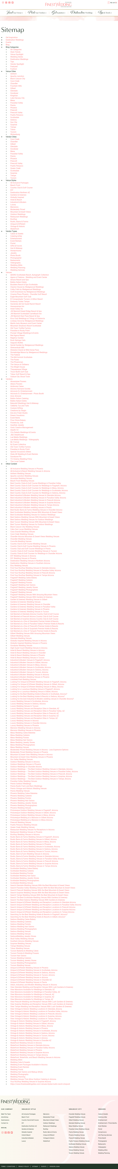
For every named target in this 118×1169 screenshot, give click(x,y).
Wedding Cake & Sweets (20, 1062)
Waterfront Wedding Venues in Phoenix (26, 1050)
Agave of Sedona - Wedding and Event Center (28, 277)
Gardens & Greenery (18, 195)
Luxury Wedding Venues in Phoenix (24, 725)
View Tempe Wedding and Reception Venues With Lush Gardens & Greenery (41, 1006)
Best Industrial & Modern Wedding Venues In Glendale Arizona (35, 495)
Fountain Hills (16, 86)
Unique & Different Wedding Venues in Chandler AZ (31, 980)
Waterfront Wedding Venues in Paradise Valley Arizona (32, 1047)
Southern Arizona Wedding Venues (24, 941)
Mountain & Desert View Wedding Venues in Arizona (31, 754)
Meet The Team (6, 1114)
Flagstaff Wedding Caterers (21, 580)
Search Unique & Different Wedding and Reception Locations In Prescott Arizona (42, 907)
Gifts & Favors (16, 245)
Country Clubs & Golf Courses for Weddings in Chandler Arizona (36, 553)
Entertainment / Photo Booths (107, 1123)
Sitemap (35, 1166)
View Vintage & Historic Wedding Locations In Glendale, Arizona (36, 1009)
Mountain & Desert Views (20, 212)
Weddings (81, 13)
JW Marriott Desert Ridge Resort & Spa (26, 311)
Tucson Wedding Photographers (23, 963)
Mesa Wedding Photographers (22, 745)
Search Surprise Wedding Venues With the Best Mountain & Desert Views (39, 892)
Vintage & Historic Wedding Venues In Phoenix (29, 1028)
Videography (15, 262)
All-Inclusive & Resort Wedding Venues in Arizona (30, 471)
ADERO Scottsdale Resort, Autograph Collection (29, 275)
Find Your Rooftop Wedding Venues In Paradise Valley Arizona (35, 570)
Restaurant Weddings (19, 216)
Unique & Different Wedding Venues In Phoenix (29, 967)
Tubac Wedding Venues (20, 948)
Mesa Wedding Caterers (20, 735)
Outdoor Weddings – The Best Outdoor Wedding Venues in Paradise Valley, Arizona (44, 771)
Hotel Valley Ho (16, 308)
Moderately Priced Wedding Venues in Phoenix (29, 752)
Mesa (12, 100)
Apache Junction (17, 76)
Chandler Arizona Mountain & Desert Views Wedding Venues (34, 536)
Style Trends (15, 52)
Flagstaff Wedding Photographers (24, 589)
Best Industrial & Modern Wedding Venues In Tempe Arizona (34, 505)
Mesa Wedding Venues (19, 747)
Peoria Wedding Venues (20, 791)
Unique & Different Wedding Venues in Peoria (28, 982)
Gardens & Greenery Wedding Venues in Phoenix (29, 609)
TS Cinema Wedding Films (21, 459)
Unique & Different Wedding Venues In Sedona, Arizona (32, 972)
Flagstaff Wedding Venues (21, 592)
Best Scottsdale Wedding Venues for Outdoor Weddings (32, 514)
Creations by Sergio (18, 410)
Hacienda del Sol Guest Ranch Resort (25, 304)
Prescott (13, 110)
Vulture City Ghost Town (20, 376)
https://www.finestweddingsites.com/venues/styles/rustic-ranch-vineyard (40, 1084)
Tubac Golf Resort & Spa (20, 374)
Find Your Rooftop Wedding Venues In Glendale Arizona (32, 568)
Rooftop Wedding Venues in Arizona (25, 834)
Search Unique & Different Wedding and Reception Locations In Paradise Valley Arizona (45, 904)
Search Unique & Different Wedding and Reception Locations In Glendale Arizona (43, 902)
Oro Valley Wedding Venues (21, 759)
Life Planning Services (105, 1135)
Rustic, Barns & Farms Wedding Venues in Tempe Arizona (33, 866)
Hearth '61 (14, 430)
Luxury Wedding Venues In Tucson (24, 706)
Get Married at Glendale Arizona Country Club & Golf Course (34, 614)
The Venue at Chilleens (19, 364)
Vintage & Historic (17, 226)
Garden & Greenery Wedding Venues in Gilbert (28, 599)
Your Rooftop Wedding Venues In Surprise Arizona (30, 1081)
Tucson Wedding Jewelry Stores (23, 960)
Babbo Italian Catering (19, 398)
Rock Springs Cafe (17, 340)
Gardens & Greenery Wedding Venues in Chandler (30, 604)
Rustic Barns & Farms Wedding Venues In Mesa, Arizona (33, 841)
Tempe (13, 127)
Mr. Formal (14, 442)
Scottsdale (14, 117)
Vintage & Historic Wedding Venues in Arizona (29, 1038)
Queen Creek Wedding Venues (22, 827)
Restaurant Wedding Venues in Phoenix (26, 832)
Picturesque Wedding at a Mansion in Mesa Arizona (31, 820)
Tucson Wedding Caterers (21, 958)
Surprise (13, 124)
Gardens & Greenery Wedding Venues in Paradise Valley (32, 606)
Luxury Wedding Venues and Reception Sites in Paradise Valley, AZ (37, 711)
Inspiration (58, 13)
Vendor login (55, 1166)
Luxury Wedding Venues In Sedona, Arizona (28, 703)
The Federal (15, 354)
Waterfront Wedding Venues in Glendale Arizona (29, 1045)
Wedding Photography (19, 1074)
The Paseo (14, 359)
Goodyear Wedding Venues (21, 645)
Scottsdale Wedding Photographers (25, 880)
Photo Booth (15, 255)
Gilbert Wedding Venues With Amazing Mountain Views (32, 633)
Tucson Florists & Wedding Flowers (24, 953)
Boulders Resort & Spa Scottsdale (24, 284)
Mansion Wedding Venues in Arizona (25, 728)
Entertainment (16, 238)
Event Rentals (15, 241)
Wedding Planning (17, 267)
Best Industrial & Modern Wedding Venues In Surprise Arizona (35, 502)
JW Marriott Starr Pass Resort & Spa (25, 316)
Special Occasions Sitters (20, 451)
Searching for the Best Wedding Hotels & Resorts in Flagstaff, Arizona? (39, 914)
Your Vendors (37, 13)
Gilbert (13, 88)
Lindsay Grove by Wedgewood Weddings (26, 321)
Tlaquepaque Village (18, 369)
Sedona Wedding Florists (20, 924)
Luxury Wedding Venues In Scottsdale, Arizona (29, 701)
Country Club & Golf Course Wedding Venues (28, 543)
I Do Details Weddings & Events (23, 432)
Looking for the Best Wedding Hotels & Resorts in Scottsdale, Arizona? (38, 694)
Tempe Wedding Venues (20, 946)
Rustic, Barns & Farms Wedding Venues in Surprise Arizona (34, 863)
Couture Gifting (16, 408)
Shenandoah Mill (17, 347)
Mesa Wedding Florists (19, 737)
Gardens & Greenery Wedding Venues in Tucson (29, 611)
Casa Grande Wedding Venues (22, 531)
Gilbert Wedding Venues (20, 636)
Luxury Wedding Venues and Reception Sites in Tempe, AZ (34, 718)
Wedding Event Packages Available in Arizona (28, 1064)
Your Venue (14, 13)
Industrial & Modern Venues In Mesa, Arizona (28, 665)
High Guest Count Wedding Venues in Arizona (28, 648)
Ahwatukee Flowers (18, 381)
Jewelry (13, 253)
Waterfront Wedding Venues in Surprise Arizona (29, 1052)
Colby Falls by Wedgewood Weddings (25, 289)
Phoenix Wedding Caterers (21, 795)
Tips (12, 61)
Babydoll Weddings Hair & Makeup (24, 403)
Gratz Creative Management (21, 427)
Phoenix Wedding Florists (20, 798)
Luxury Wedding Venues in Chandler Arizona (28, 723)
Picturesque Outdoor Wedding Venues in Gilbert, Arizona (33, 812)
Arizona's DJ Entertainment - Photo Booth (27, 393)
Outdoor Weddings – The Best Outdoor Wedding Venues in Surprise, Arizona (41, 776)
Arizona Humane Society (20, 388)
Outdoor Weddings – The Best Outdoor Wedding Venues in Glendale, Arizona (41, 769)
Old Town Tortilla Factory (20, 328)
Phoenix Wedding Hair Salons (22, 800)
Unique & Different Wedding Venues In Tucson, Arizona (32, 975)
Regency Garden (17, 338)
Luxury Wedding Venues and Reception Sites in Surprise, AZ (34, 715)
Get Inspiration (12, 37)
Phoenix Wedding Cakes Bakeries (23, 793)
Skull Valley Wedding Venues (22, 938)
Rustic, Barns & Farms (19, 221)
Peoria (13, 105)
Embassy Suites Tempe (20, 301)
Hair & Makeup (16, 248)
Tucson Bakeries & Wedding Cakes (24, 950)
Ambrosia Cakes (17, 386)
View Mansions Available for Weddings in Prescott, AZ (32, 994)
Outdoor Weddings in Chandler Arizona (26, 766)
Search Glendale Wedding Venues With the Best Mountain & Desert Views (40, 885)
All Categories (16, 49)
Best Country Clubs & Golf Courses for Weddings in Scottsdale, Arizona (39, 490)
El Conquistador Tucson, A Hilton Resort (26, 299)
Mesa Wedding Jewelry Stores (22, 742)
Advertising (4, 1117)
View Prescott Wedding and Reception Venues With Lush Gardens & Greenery (41, 1001)
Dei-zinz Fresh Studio (19, 413)
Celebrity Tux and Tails (19, 405)
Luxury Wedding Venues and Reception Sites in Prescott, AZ (34, 713)
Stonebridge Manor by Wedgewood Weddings (28, 352)
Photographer (15, 258)
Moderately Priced (17, 209)
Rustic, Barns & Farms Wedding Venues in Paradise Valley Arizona (37, 858)
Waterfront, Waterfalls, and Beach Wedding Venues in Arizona (35, 1057)
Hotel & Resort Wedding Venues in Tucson (27, 657)
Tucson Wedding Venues (20, 965)
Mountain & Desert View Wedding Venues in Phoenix (31, 757)
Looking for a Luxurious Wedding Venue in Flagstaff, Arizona (35, 689)
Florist (12, 243)
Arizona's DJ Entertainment (21, 391)
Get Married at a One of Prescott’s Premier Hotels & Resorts (34, 626)
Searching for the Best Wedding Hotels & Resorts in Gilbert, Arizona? (37, 917)
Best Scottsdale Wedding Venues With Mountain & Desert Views (36, 512)
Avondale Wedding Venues (21, 478)
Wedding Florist (16, 1069)
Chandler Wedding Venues (21, 539)
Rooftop (13, 219)
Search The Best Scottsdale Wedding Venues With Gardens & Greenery (38, 897)
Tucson (13, 132)
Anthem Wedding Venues (20, 473)
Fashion (13, 69)
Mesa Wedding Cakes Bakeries (22, 732)
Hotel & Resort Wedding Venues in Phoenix (27, 655)
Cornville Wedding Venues (21, 541)
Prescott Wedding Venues (20, 822)
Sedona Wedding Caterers (20, 921)
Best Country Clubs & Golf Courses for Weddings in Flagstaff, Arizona (38, 485)
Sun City (13, 122)
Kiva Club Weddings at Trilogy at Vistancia (27, 318)
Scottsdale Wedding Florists (21, 873)
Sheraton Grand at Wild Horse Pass (24, 350)
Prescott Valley (16, 112)
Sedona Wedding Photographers (23, 929)
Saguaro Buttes (16, 342)
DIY (11, 190)
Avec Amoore (15, 396)
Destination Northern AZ (20, 192)
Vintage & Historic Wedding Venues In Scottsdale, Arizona (33, 1030)
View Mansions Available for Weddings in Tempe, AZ (31, 999)
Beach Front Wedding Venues (22, 480)
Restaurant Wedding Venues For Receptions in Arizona (32, 829)
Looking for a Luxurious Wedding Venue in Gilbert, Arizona (34, 691)
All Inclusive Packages (19, 182)
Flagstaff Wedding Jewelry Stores (24, 587)
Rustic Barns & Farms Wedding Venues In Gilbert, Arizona (33, 839)
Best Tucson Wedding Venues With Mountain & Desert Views (34, 522)
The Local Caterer (17, 461)
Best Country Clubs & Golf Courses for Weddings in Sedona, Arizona (37, 493)
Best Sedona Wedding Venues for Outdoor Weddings (31, 519)
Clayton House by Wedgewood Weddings (27, 287)
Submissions (5, 1120)
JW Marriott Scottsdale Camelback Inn (26, 313)
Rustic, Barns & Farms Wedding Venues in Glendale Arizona (34, 856)
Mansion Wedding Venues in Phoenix (25, 730)
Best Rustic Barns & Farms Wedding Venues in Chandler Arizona (36, 510)
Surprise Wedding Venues (20, 943)
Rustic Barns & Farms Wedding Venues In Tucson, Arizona (33, 851)
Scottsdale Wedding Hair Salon (23, 875)
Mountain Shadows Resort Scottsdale (25, 325)
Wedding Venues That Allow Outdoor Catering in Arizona (33, 1079)
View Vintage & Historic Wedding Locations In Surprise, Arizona (36, 1016)
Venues (9, 272)
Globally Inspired (17, 197)
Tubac (12, 129)
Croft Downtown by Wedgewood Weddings (27, 291)
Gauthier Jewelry (17, 425)
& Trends (104, 13)
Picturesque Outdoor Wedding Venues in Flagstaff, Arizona (34, 810)
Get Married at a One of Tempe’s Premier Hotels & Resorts (33, 631)
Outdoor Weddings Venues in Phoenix (25, 764)
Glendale (14, 90)
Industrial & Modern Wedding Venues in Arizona (29, 674)
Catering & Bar (16, 236)
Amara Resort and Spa (19, 279)
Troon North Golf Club (19, 371)
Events (8, 42)
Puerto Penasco (16, 115)
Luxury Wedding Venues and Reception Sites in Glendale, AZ (34, 708)
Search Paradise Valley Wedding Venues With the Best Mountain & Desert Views (42, 887)
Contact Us (4, 1123)
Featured (14, 66)
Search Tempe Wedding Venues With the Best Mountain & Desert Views (39, 895)
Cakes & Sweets (16, 233)
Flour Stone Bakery (18, 420)
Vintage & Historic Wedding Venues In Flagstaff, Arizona (33, 1021)
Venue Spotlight (16, 54)
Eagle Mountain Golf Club (20, 296)
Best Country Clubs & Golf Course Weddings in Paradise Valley (35, 483)
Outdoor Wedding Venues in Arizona (25, 761)
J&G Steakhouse (17, 434)
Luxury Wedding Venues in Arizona (24, 720)
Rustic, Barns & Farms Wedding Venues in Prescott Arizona (34, 861)
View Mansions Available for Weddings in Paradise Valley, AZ (35, 992)
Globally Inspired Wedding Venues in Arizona (28, 640)
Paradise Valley (16, 103)
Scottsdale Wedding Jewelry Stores (24, 878)
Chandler (14, 83)
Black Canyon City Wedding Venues (24, 526)
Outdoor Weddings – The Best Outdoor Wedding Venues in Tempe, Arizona (40, 778)
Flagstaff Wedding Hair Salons (22, 585)
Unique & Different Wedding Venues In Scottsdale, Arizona (33, 970)
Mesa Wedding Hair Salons (21, 740)
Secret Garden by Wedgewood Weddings (26, 345)
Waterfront (14, 229)
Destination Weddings (15, 40)
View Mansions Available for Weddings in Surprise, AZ (32, 996)
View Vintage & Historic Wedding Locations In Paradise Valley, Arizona (38, 1011)
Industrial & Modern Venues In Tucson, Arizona (29, 672)
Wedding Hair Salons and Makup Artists (26, 1072)
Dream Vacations (17, 415)
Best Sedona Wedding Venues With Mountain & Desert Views (35, 517)
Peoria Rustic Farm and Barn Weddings (26, 786)
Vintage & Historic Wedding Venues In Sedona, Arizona (32, 1033)
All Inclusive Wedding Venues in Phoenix (26, 468)
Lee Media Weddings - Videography (24, 439)
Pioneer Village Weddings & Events (24, 333)
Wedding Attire (16, 265)
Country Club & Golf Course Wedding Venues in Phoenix (33, 546)
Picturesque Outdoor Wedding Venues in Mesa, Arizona (32, 815)
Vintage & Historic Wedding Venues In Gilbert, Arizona (32, 1023)
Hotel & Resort (16, 199)
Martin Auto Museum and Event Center (26, 323)
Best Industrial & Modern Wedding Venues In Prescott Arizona (35, 500)
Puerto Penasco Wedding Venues (23, 824)
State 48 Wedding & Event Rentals (24, 454)
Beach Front (15, 185)
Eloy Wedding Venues (19, 565)
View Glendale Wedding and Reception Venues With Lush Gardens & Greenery (41, 987)
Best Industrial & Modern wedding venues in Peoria (31, 507)
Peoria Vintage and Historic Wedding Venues (28, 788)
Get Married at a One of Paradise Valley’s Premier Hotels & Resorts (37, 623)
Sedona (13, 119)
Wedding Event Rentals (19, 1067)
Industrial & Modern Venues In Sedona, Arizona (29, 669)
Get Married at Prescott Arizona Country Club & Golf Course (34, 616)
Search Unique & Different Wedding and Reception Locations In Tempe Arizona (42, 912)
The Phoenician (16, 362)
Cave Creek (14, 81)
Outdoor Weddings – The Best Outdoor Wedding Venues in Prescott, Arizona (41, 774)
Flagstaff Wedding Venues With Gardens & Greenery (31, 597)
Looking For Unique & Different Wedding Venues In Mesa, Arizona (36, 686)
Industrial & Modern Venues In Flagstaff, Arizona (30, 660)
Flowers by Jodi (16, 422)
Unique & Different (17, 224)
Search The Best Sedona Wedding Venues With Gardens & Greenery (37, 900)
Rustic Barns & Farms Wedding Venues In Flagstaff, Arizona (34, 837)
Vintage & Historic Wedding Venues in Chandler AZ (30, 1040)
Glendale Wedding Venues (21, 638)
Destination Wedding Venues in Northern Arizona (30, 560)
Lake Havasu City (17, 98)
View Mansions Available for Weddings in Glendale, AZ (32, 989)
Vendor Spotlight (17, 64)
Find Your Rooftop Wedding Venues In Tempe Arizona (32, 575)
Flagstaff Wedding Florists (21, 582)
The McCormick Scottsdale (21, 357)
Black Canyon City (17, 78)
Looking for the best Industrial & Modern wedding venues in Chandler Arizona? (42, 699)
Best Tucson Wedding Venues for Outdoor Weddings (31, 524)
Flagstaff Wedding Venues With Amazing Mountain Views (33, 594)
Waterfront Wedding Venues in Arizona (26, 1043)
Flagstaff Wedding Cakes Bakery (23, 577)
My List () (113, 2)
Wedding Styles (16, 56)
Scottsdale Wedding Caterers (22, 871)
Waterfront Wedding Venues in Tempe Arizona (29, 1055)
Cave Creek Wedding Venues (21, 534)
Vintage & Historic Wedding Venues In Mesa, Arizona (31, 1026)
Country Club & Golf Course (21, 187)
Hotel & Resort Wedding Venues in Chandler (28, 652)
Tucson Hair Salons (18, 955)
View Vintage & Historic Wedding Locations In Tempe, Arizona (35, 1018)
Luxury (13, 204)
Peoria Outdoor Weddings (20, 783)
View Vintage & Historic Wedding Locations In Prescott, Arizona (36, 1013)
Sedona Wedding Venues (20, 931)
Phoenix (13, 107)
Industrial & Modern (18, 202)
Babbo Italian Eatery (18, 282)
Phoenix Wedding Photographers (23, 805)
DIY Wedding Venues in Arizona (23, 556)
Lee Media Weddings (18, 437)
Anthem (13, 73)
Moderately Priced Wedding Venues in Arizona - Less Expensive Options (39, 749)
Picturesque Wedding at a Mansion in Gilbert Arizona (31, 817)
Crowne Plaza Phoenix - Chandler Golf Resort (28, 294)
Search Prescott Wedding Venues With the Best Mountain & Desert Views (39, 890)
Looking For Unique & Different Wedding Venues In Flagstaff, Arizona (38, 682)
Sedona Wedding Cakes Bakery (23, 919)
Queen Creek (15, 168)
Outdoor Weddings (17, 214)
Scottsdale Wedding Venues (21, 883)
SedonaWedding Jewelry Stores (23, 936)
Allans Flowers (16, 384)
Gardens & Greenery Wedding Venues (25, 602)
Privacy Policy (23, 1166)
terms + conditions (8, 1166)
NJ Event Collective (18, 444)
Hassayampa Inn (17, 306)
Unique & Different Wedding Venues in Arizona (29, 977)
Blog (7, 44)
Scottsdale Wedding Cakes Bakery (24, 868)
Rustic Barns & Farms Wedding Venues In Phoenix (30, 844)
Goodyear (14, 93)
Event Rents (15, 417)
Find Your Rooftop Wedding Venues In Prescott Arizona (32, 573)
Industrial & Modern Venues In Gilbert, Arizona (28, 662)
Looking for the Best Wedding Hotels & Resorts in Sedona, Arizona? (37, 696)
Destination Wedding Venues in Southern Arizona (30, 563)
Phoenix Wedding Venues (20, 808)
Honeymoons (15, 250)
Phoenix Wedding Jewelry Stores (23, 803)
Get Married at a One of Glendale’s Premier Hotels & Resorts (34, 621)
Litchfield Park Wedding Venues (23, 679)
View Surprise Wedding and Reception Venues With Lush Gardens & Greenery (41, 1004)
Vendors (9, 379)
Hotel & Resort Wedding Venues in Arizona (27, 650)
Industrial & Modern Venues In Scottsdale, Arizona (30, 667)
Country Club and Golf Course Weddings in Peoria (30, 548)
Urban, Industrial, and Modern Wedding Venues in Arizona (33, 984)
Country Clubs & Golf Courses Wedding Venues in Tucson (33, 551)
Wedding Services (17, 270)
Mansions (14, 207)
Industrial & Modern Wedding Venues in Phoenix (29, 677)
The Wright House (17, 367)
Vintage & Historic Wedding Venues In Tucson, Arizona (32, 1035)
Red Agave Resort (17, 335)
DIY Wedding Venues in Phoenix (23, 558)
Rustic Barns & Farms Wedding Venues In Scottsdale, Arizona (35, 846)
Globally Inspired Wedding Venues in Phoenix (28, 643)
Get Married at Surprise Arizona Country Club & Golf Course (34, 619)
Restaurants (15, 260)
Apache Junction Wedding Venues (24, 476)
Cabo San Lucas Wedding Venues (24, 529)
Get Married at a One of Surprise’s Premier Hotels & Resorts (34, 628)
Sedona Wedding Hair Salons (22, 926)
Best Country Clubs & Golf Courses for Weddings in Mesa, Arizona (37, 488)
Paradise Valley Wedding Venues (23, 781)
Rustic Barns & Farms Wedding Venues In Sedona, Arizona (34, 849)
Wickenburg (15, 134)
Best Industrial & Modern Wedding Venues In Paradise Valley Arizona (38, 497)
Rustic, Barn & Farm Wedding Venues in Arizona (29, 854)
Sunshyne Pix (15, 456)
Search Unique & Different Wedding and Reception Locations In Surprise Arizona (42, 909)
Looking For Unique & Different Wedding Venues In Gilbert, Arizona (37, 684)
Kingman (14, 95)
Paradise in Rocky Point (20, 330)
